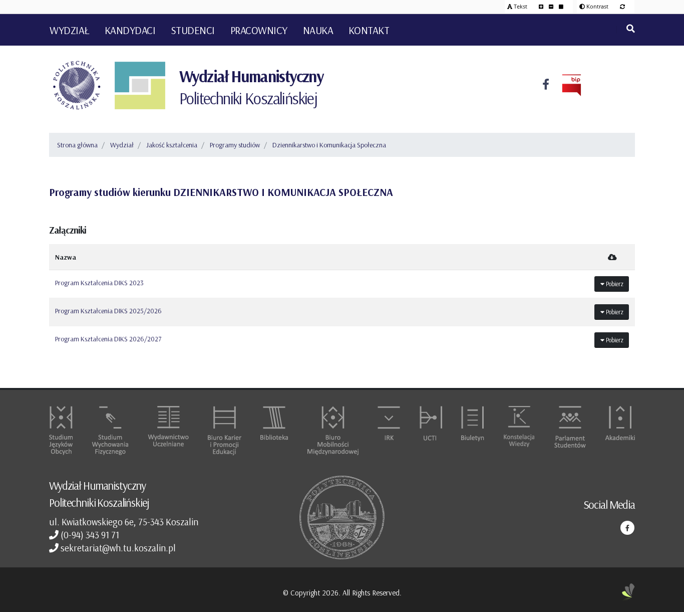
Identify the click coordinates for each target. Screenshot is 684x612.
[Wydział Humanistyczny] (139, 85)
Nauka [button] (318, 30)
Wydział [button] (69, 30)
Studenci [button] (193, 30)
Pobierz (613, 284)
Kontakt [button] (369, 30)
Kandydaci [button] (130, 30)
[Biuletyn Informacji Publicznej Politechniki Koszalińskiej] (565, 85)
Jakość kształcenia (171, 144)
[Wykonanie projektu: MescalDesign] (628, 592)
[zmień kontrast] (622, 6)
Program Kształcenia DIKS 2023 (99, 282)
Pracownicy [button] (258, 30)
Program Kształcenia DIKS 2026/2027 (108, 338)
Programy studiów (235, 144)
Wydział (122, 144)
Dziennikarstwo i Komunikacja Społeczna (329, 144)
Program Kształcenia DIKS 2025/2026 (108, 310)
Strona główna (77, 144)
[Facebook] (545, 85)
